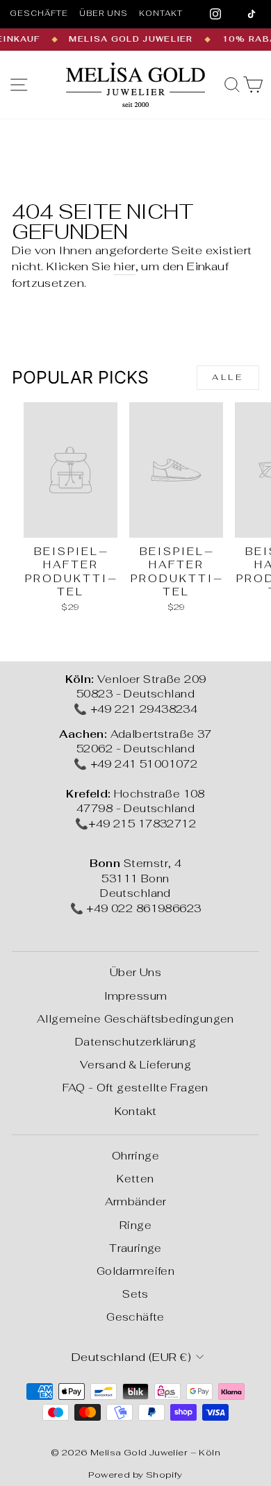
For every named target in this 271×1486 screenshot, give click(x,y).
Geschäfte (39, 13)
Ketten (135, 1178)
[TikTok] (251, 14)
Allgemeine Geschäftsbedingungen (135, 1018)
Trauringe (135, 1248)
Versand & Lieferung (135, 1064)
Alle (227, 377)
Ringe (135, 1225)
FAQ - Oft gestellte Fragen (135, 1087)
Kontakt (161, 13)
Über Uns (135, 972)
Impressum (135, 995)
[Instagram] (215, 14)
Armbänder (136, 1201)
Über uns (103, 13)
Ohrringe (135, 1155)
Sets (135, 1294)
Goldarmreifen (135, 1271)
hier (125, 266)
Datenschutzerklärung (135, 1041)
